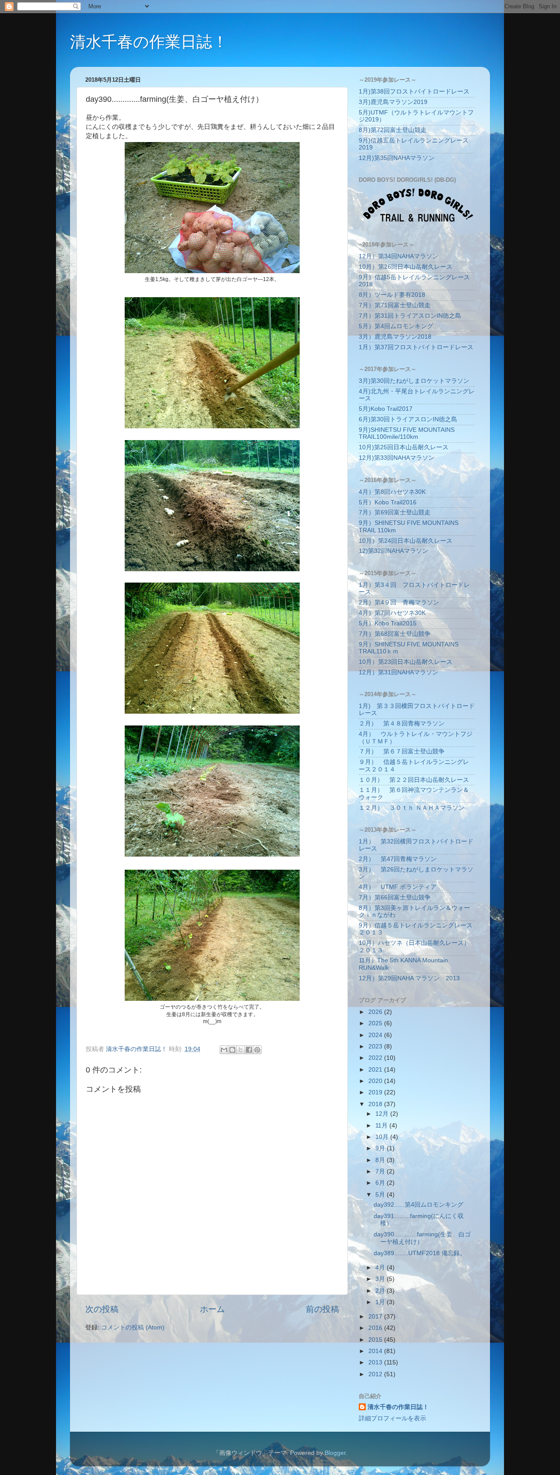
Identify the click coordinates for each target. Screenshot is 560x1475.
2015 (376, 1339)
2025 (376, 1023)
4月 (381, 1267)
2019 (376, 1092)
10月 (382, 1137)
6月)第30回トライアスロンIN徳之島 (408, 419)
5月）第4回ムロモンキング (396, 326)
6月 (381, 1183)
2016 (376, 1328)
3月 (381, 1279)
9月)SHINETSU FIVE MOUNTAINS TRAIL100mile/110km (407, 433)
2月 (381, 1291)
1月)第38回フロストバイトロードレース (414, 91)
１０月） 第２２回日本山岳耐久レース (414, 780)
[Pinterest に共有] (257, 1049)
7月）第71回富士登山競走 (394, 305)
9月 (381, 1148)
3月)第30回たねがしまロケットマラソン (414, 381)
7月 (381, 1171)
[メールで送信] (224, 1049)
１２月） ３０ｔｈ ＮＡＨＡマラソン (412, 808)
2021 (376, 1069)
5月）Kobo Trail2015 (387, 623)
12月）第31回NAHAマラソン (398, 672)
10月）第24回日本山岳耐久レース (405, 541)
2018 (376, 1104)
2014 (376, 1351)
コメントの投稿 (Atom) (132, 1327)
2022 (376, 1058)
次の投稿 (102, 1309)
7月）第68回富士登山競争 (394, 634)
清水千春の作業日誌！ (149, 42)
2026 (376, 1012)
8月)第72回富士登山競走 (393, 130)
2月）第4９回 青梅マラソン (399, 602)
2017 (376, 1316)
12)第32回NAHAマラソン (393, 551)
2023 (376, 1046)
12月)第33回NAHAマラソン (396, 458)
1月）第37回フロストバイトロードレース (416, 347)
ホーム (212, 1309)
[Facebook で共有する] (249, 1049)
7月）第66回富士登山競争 (394, 897)
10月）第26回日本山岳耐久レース (405, 267)
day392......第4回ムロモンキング (418, 1204)
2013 (376, 1362)
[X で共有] (240, 1049)
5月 (381, 1194)
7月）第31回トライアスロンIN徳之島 (410, 315)
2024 (376, 1035)
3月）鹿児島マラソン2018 (395, 336)
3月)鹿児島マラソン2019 (393, 102)
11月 (382, 1125)
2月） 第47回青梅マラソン (398, 859)
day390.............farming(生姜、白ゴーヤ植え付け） (422, 1238)
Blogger (335, 1453)
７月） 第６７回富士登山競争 (401, 751)
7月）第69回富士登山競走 (394, 512)
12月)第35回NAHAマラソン (396, 158)
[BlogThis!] (232, 1049)
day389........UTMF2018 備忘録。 (420, 1253)
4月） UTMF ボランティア (398, 887)
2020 (376, 1081)
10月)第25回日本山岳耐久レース (403, 447)
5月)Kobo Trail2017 (386, 409)
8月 (381, 1160)
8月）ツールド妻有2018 (392, 295)
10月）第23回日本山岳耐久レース (405, 662)
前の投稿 (322, 1309)
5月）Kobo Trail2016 (387, 502)
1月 (381, 1302)
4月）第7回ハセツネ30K (392, 613)
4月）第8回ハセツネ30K (392, 492)
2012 (376, 1374)
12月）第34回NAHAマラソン (398, 256)
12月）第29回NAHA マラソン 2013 (409, 978)
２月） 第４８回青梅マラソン (401, 723)
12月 (382, 1114)
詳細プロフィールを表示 (392, 1418)
